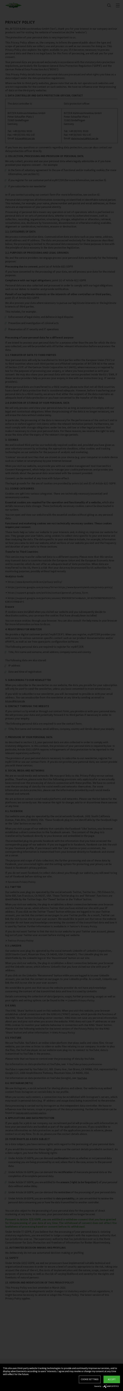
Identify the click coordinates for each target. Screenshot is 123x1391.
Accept (112, 1379)
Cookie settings (90, 1379)
